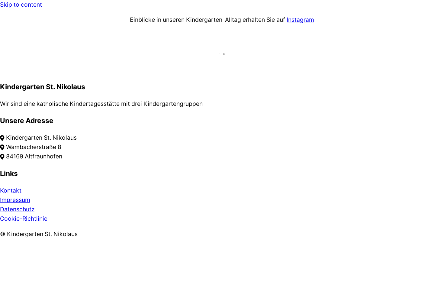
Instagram (300, 19)
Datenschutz (17, 209)
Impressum (15, 199)
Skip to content (21, 4)
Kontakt (10, 190)
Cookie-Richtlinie (23, 218)
